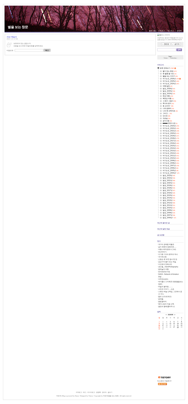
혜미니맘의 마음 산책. (166, 304)
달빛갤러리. (162, 301)
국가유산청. (162, 257)
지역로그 (161, 31)
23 (159, 327)
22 (181, 325)
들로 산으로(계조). (165, 297)
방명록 (179, 31)
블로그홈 (152, 31)
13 (174, 323)
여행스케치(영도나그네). (167, 249)
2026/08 (170, 314)
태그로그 (170, 31)
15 (181, 323)
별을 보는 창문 (18, 27)
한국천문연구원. (164, 272)
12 (170, 323)
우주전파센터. (163, 279)
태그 (84, 392)
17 (163, 325)
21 (178, 325)
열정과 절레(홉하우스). (166, 306)
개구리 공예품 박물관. (166, 244)
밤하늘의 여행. (163, 269)
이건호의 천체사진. (165, 264)
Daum (77, 396)
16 (159, 325)
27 (174, 327)
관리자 (104, 392)
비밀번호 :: (10, 50)
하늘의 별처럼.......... (165, 287)
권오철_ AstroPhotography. (168, 267)
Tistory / (91, 396)
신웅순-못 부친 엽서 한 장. (167, 259)
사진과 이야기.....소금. (166, 289)
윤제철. (161, 299)
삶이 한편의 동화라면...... (167, 247)
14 (178, 323)
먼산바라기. (162, 252)
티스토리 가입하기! (164, 381)
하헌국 (58, 396)
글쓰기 (110, 392)
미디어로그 (91, 392)
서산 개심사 (12, 37)
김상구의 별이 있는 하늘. (167, 262)
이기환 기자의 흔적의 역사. (168, 254)
